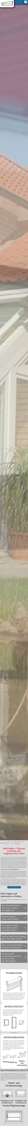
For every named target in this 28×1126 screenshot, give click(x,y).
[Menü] (25, 2)
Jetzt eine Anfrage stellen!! (14, 887)
